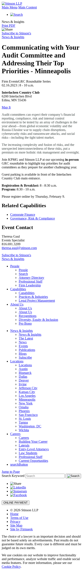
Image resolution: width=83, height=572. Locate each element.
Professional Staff (30, 281)
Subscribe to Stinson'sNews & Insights (16, 35)
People (14, 266)
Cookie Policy (11, 566)
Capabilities (18, 289)
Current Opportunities (33, 460)
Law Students (28, 453)
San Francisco (28, 415)
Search (23, 274)
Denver (24, 380)
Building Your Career (33, 441)
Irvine (23, 384)
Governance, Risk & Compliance (32, 218)
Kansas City (27, 392)
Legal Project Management (37, 300)
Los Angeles (27, 395)
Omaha (24, 407)
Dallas (23, 376)
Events (23, 346)
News (23, 342)
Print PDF (8, 25)
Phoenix (24, 411)
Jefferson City (28, 388)
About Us (16, 304)
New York (26, 403)
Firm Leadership (30, 285)
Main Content (27, 7)
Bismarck (25, 373)
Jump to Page (11, 471)
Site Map (16, 525)
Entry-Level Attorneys (34, 449)
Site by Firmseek (21, 529)
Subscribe (25, 357)
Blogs (23, 353)
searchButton (19, 464)
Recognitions (27, 316)
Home (14, 514)
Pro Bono (25, 323)
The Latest (26, 338)
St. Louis (25, 418)
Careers (15, 434)
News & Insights (21, 330)
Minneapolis (27, 399)
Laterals (24, 445)
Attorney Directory (31, 277)
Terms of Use (19, 518)
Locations (16, 361)
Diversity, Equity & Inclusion (38, 319)
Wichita (24, 430)
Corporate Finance (22, 214)
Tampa (23, 422)
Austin (23, 369)
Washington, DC (30, 426)
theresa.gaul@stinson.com (19, 248)
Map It (6, 107)
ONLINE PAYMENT (15, 502)
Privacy (15, 521)
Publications (27, 350)
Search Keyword (13, 476)
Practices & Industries (33, 297)
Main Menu (9, 7)
